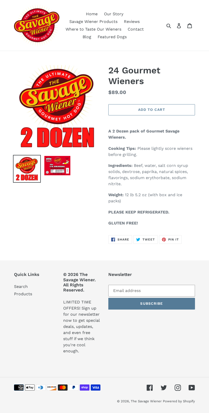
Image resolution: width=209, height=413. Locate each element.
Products (23, 293)
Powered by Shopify (179, 401)
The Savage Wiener (146, 401)
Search (21, 286)
